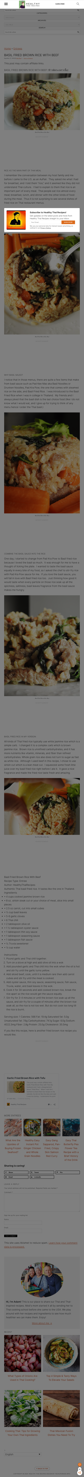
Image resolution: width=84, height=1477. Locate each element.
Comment (8, 1192)
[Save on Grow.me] (2, 749)
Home (7, 48)
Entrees (17, 48)
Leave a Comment (28, 58)
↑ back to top (42, 1468)
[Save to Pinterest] (2, 738)
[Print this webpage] (2, 743)
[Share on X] (2, 732)
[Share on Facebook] (2, 727)
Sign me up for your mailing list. (16, 1215)
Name (6, 1219)
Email (6, 1227)
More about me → (42, 1323)
